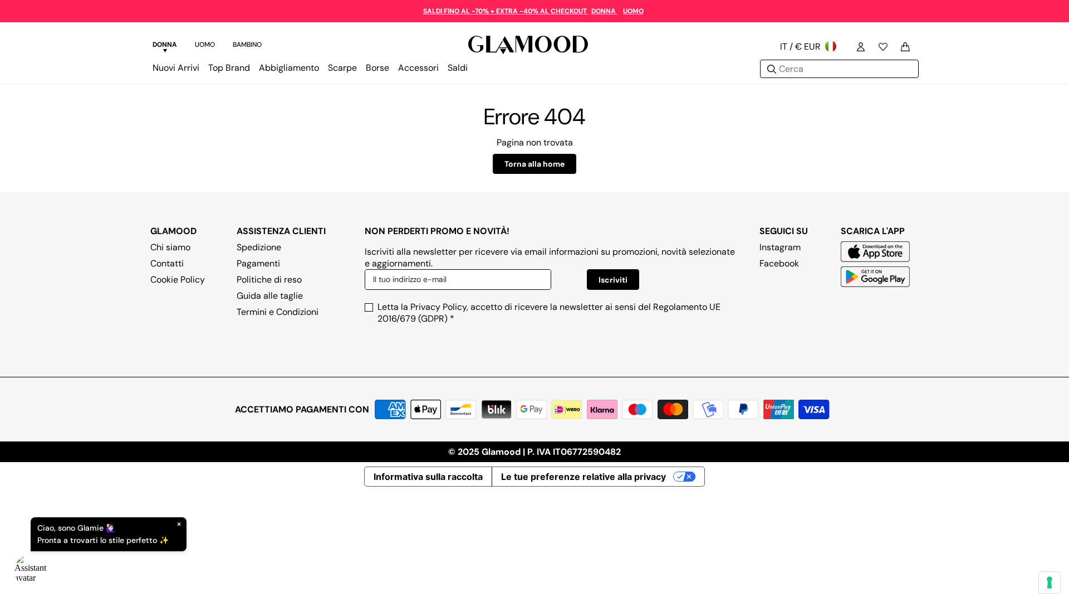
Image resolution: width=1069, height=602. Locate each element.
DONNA (604, 11)
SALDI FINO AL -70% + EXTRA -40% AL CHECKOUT (506, 11)
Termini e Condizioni (277, 312)
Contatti (167, 263)
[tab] (165, 46)
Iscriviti (613, 280)
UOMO (633, 11)
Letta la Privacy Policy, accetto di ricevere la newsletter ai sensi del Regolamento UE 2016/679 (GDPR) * (548, 312)
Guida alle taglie (270, 296)
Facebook (779, 263)
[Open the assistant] (31, 571)
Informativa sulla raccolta (428, 476)
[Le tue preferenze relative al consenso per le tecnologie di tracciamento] (1049, 582)
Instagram (780, 247)
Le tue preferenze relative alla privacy (583, 476)
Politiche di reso (269, 279)
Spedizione (259, 247)
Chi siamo (170, 247)
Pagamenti (258, 263)
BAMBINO (247, 44)
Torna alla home (534, 164)
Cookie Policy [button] (177, 279)
